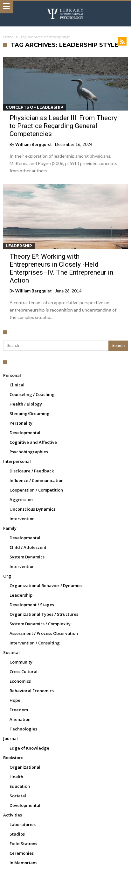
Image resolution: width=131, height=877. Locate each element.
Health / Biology (26, 404)
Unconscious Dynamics (32, 509)
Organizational (25, 767)
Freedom (19, 710)
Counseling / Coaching (32, 394)
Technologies (23, 729)
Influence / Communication (37, 480)
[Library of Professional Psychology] (65, 7)
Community (21, 662)
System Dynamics (27, 557)
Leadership (19, 245)
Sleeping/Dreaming (30, 413)
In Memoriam (23, 863)
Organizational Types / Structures (44, 614)
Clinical (17, 385)
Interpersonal (17, 461)
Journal (10, 738)
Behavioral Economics (32, 691)
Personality (21, 423)
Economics (20, 681)
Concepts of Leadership (34, 107)
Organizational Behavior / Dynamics (46, 585)
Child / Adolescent (28, 547)
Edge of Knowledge (29, 748)
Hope (15, 700)
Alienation (20, 719)
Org (7, 576)
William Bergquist (33, 144)
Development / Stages (32, 604)
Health (16, 777)
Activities (12, 815)
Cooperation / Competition (36, 490)
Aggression (21, 499)
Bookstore (13, 757)
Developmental (25, 432)
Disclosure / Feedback (32, 471)
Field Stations (23, 843)
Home (8, 37)
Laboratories (23, 824)
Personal (12, 375)
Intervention (22, 518)
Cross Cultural (24, 671)
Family (10, 528)
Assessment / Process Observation (44, 633)
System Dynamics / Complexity (40, 624)
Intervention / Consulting (35, 643)
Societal (11, 652)
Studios (17, 834)
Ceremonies (22, 853)
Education (20, 786)
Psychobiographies (29, 452)
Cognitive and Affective (33, 442)
